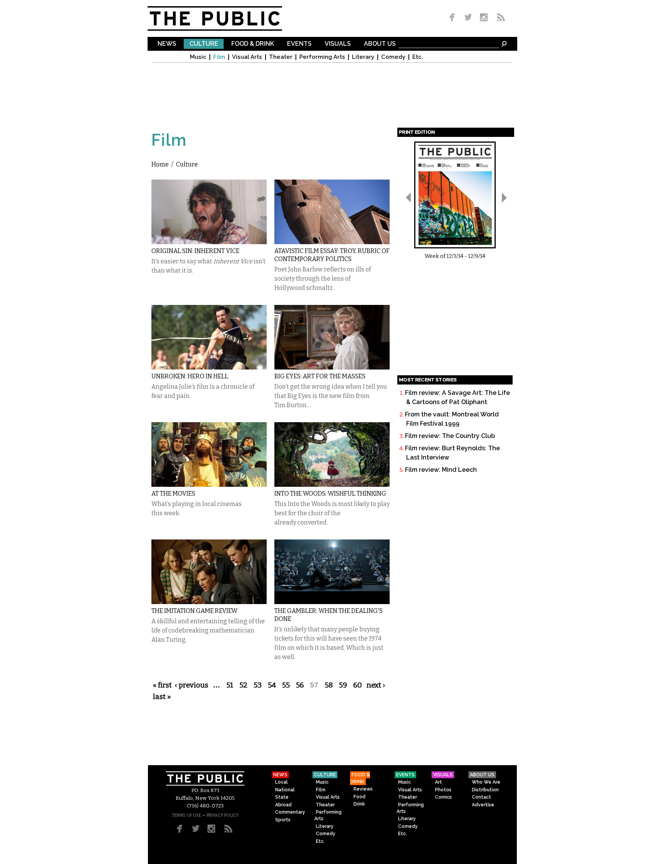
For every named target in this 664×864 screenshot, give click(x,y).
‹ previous (191, 685)
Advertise (483, 804)
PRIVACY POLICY (222, 815)
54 (272, 685)
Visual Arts (247, 57)
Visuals (338, 44)
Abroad (283, 804)
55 (286, 685)
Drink (359, 804)
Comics (443, 797)
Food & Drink (252, 44)
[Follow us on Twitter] (468, 18)
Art (438, 782)
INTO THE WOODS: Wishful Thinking (330, 493)
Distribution (485, 789)
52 (243, 685)
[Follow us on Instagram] (483, 18)
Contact (481, 797)
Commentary (290, 812)
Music (198, 57)
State (282, 797)
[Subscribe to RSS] (498, 18)
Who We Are (486, 782)
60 (357, 685)
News (167, 44)
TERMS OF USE (186, 815)
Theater (280, 57)
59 (343, 685)
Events (299, 44)
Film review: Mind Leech (441, 469)
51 (229, 685)
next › (376, 685)
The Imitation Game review (194, 610)
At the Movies (173, 493)
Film (219, 57)
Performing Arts (322, 57)
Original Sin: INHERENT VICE (195, 251)
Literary (363, 57)
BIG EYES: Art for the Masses (319, 376)
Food (359, 796)
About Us (380, 44)
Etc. (417, 57)
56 (300, 685)
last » (162, 697)
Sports (282, 819)
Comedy (393, 57)
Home (160, 164)
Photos (443, 789)
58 (329, 685)
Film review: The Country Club (450, 435)
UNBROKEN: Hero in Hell (189, 376)
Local (281, 782)
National (285, 789)
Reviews (363, 789)
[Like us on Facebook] (453, 18)
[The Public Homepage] (224, 18)
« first (162, 685)
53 (258, 685)
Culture (203, 44)
